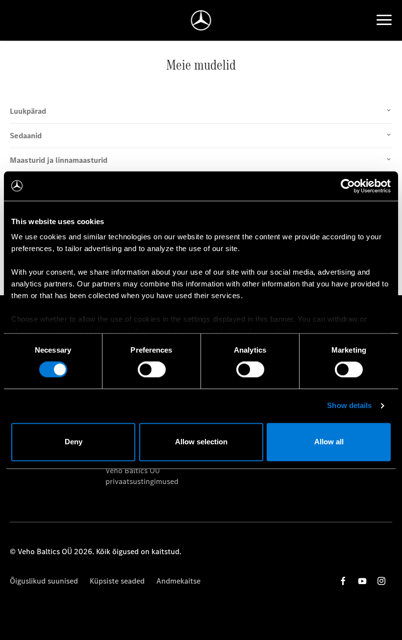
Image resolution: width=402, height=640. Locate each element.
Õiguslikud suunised (44, 581)
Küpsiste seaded (117, 581)
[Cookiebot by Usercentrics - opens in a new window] (348, 186)
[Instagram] (381, 581)
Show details (349, 406)
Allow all (329, 441)
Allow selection (201, 441)
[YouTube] (362, 581)
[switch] (152, 370)
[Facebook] (343, 581)
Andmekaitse (178, 581)
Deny (73, 441)
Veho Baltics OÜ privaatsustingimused (141, 475)
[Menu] (384, 20)
